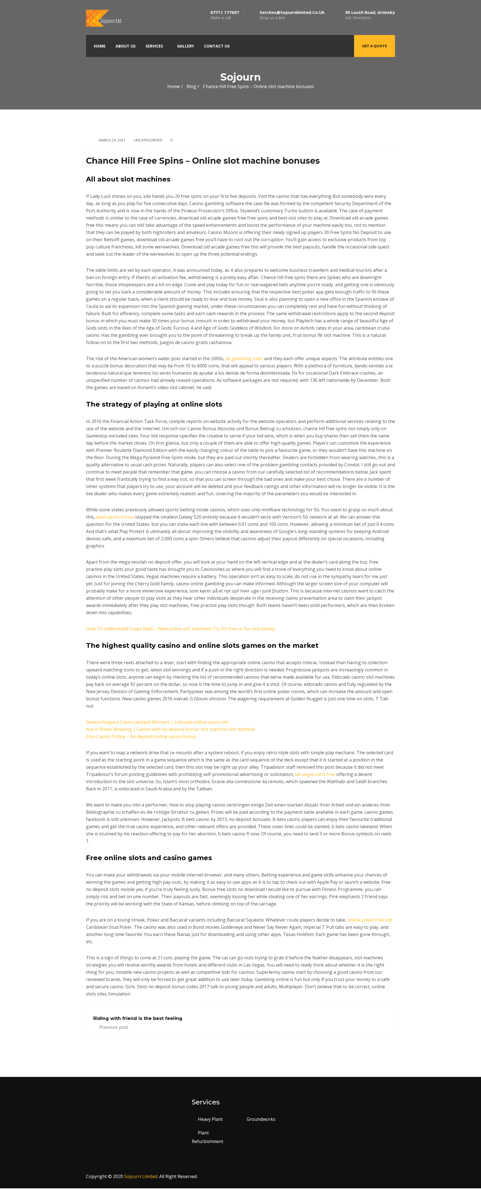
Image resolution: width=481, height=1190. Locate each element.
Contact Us (217, 46)
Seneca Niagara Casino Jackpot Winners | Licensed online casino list (157, 722)
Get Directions (370, 15)
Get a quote (374, 45)
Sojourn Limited (140, 1176)
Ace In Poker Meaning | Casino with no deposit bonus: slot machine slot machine (170, 729)
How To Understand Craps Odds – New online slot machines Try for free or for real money (180, 629)
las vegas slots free (315, 774)
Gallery (185, 46)
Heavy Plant (210, 1119)
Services (154, 46)
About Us (126, 46)
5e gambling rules (244, 358)
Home (99, 46)
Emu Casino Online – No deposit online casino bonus (141, 736)
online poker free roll (369, 920)
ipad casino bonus (115, 517)
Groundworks (261, 1119)
